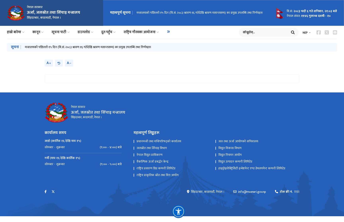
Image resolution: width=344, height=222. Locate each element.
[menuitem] (168, 31)
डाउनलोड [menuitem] (84, 32)
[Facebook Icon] (319, 32)
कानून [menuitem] (36, 32)
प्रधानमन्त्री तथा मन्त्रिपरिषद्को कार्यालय (159, 141)
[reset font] (59, 63)
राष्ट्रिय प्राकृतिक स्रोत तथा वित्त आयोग (158, 175)
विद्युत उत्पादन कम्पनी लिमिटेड (235, 161)
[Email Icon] (335, 32)
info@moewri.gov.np (252, 192)
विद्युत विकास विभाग (229, 148)
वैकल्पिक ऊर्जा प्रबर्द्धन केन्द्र (152, 161)
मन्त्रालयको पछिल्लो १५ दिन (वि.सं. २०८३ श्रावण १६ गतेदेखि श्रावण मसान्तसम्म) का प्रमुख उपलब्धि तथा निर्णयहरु (200, 13)
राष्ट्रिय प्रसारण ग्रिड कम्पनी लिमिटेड (156, 168)
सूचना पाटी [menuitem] (59, 32)
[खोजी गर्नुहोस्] (293, 32)
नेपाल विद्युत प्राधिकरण (149, 155)
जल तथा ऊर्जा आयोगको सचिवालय (238, 141)
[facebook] (46, 192)
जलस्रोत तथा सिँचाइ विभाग (152, 148)
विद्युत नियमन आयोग (230, 155)
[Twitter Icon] (327, 32)
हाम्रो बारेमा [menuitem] (14, 32)
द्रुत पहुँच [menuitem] (106, 32)
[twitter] (53, 192)
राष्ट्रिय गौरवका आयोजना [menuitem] (139, 32)
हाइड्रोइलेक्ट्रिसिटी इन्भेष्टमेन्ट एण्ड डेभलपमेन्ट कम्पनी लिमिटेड (251, 168)
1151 (289, 192)
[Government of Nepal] (16, 13)
